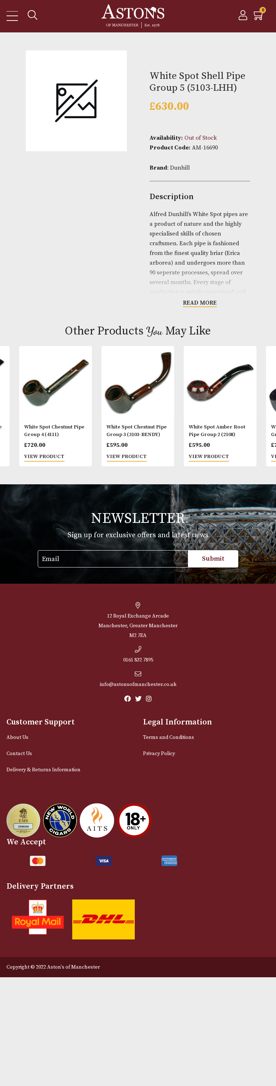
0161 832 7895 (138, 660)
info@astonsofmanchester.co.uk (138, 684)
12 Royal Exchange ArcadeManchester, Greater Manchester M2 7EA (138, 626)
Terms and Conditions (168, 737)
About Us (17, 737)
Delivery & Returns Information (43, 770)
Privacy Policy (159, 753)
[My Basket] (259, 17)
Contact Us (19, 753)
